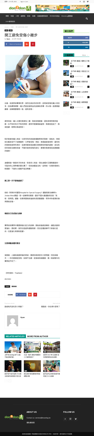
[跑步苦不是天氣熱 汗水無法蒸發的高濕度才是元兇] (13, 366)
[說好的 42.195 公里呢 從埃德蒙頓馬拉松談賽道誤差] (51, 347)
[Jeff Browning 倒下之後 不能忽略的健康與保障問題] (13, 347)
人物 (17, 16)
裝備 (33, 16)
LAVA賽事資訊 (10, 21)
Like (86, 38)
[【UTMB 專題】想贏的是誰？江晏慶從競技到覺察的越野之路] (66, 83)
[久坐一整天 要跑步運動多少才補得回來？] (32, 347)
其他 (45, 352)
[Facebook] (80, 1)
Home (7, 27)
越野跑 (23, 16)
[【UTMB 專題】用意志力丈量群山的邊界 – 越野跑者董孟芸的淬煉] (66, 73)
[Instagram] (84, 1)
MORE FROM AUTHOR (37, 336)
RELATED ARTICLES (15, 336)
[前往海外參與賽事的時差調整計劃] (32, 366)
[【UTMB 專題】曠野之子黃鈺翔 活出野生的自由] (66, 63)
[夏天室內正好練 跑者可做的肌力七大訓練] (51, 366)
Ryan (8, 39)
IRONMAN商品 (54, 16)
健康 (26, 352)
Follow (85, 42)
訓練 (11, 30)
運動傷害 (14, 286)
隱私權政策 (31, 423)
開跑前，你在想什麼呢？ (50, 307)
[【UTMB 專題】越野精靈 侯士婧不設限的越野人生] (66, 104)
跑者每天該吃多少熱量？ (14, 307)
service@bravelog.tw (42, 418)
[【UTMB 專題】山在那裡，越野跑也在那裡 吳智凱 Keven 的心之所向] (66, 93)
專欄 (7, 16)
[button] (86, 18)
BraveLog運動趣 (67, 16)
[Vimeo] (87, 1)
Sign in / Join (24, 1)
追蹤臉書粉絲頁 (42, 16)
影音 (28, 16)
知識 (12, 16)
